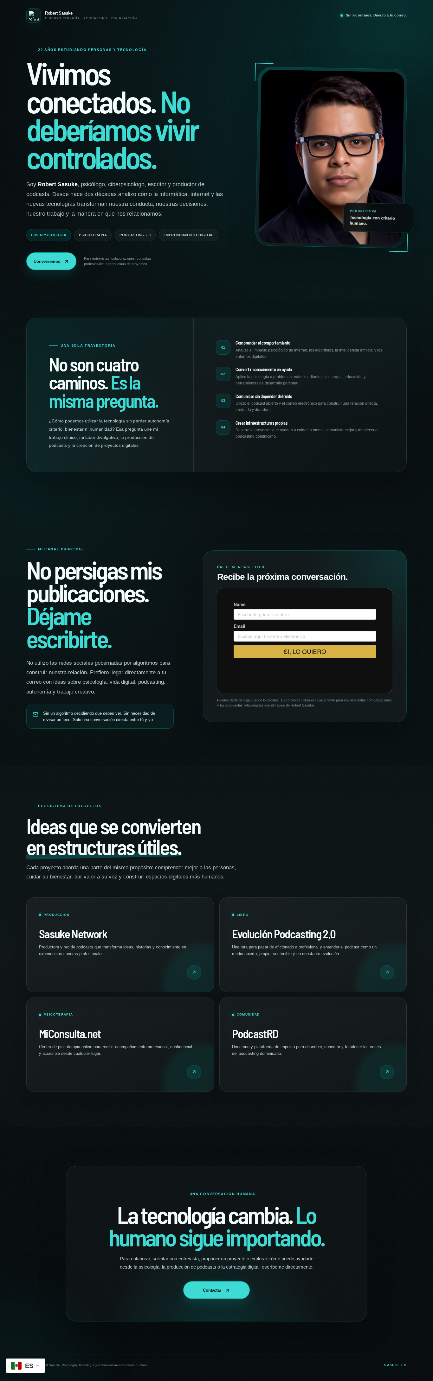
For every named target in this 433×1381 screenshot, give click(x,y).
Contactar (212, 1290)
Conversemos (47, 261)
